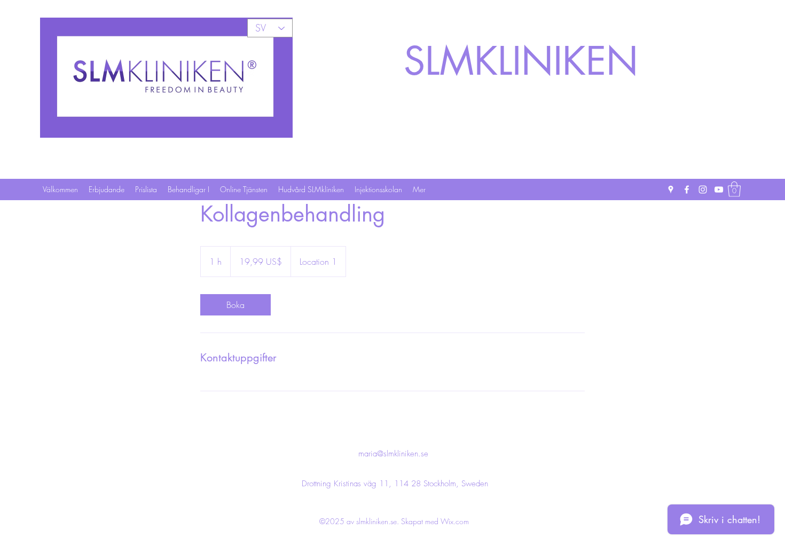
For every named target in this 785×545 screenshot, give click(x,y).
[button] (734, 189)
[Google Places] (670, 189)
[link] (235, 304)
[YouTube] (718, 189)
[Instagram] (702, 189)
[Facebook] (686, 189)
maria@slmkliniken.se (393, 453)
